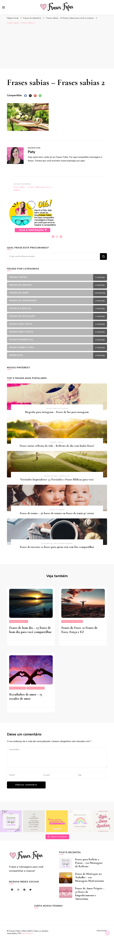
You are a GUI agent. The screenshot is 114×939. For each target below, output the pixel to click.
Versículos (64, 476)
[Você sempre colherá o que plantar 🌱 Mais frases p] (11, 821)
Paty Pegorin (27, 933)
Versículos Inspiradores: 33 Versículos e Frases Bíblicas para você (57, 479)
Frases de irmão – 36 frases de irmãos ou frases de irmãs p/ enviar (57, 513)
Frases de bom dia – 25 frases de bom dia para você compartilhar (30, 630)
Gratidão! (102, 931)
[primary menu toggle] (3, 7)
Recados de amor (35, 688)
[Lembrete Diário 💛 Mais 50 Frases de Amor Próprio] (103, 821)
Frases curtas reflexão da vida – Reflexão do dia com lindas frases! (57, 445)
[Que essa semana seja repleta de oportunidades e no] (34, 821)
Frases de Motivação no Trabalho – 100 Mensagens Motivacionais (89, 877)
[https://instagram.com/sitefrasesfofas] (18, 890)
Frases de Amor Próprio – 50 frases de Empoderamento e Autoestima (89, 894)
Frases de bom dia (18, 621)
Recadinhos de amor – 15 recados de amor (25, 696)
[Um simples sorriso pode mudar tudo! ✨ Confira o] (80, 821)
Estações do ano (49, 543)
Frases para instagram (57, 409)
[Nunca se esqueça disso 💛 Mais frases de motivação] (57, 821)
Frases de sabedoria (32, 18)
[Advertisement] (57, 46)
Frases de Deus (51, 476)
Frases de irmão (57, 510)
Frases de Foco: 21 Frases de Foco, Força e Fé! (79, 630)
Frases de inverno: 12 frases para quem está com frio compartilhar (57, 547)
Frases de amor (17, 688)
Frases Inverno (65, 543)
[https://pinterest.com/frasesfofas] (24, 890)
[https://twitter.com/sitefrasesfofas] (30, 890)
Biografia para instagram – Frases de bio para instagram (57, 412)
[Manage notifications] (107, 933)
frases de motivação (72, 621)
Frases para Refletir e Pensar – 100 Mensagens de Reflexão (88, 863)
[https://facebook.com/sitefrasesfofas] (12, 890)
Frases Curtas (57, 442)
